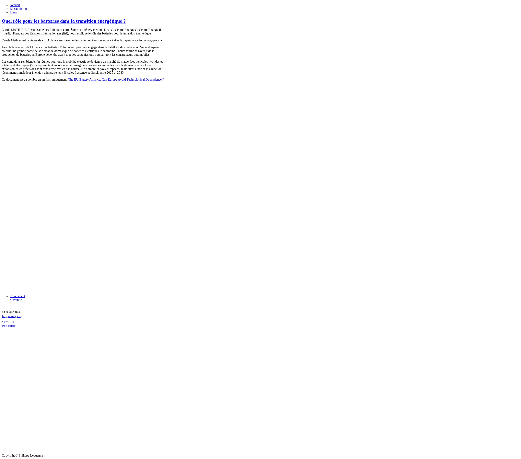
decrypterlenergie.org (12, 316)
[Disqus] (83, 136)
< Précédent (17, 296)
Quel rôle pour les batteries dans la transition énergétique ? (64, 21)
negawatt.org (8, 321)
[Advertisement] (18, 392)
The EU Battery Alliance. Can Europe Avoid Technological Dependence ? (116, 79)
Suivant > (16, 300)
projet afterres (8, 325)
